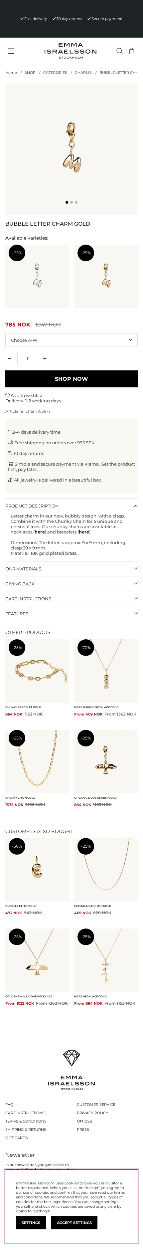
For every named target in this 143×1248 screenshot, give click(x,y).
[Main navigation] (22, 51)
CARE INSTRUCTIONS (28, 598)
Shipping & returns (25, 1129)
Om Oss (84, 1121)
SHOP (30, 72)
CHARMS (83, 72)
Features (16, 613)
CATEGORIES (55, 72)
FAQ (9, 1104)
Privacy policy (92, 1113)
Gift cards (16, 1138)
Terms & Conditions (26, 1121)
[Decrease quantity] (9, 358)
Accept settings (74, 1222)
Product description (32, 506)
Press (83, 1129)
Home (11, 72)
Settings (31, 1222)
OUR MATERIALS (23, 568)
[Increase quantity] (45, 358)
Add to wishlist (26, 395)
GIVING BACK (20, 583)
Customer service (96, 1104)
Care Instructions (25, 1113)
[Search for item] (120, 51)
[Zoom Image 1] (71, 149)
